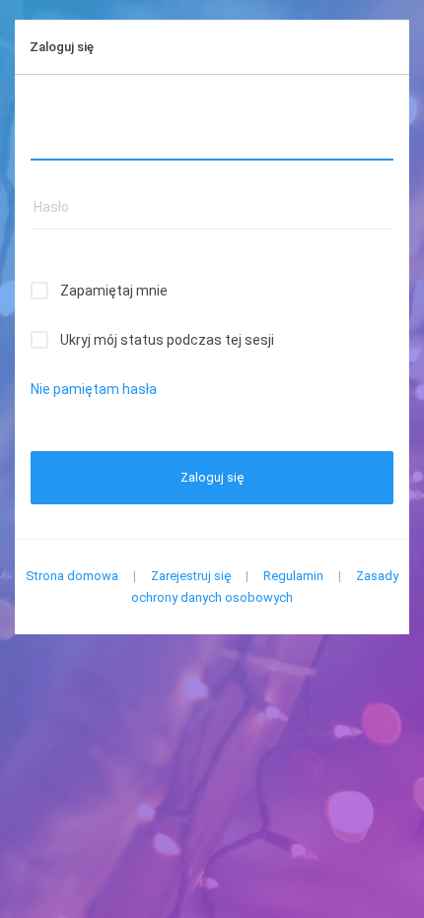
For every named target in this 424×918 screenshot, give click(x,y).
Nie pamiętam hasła (94, 389)
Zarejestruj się (191, 575)
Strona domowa (72, 575)
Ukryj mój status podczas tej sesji (167, 340)
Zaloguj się (212, 477)
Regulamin (293, 575)
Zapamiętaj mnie (114, 290)
